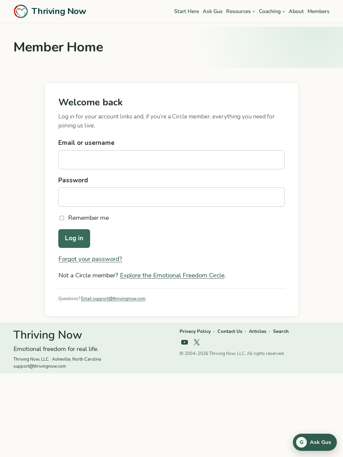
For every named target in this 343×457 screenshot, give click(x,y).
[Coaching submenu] (283, 11)
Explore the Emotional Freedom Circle (172, 275)
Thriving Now (58, 11)
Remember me (88, 217)
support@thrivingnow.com (39, 366)
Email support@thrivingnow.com (113, 299)
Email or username (86, 143)
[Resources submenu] (253, 11)
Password (73, 180)
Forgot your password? (90, 259)
